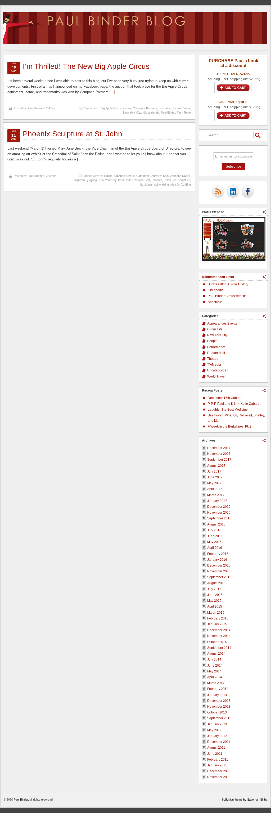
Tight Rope (184, 112)
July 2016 (214, 530)
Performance (216, 347)
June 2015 (215, 595)
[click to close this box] (264, 212)
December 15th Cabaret (225, 398)
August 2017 (216, 466)
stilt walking (161, 184)
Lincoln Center (181, 108)
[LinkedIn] (233, 192)
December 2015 (219, 565)
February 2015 (217, 618)
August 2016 (216, 524)
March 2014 (215, 683)
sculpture (184, 180)
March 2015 (215, 612)
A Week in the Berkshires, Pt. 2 (229, 426)
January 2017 (217, 501)
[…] (112, 92)
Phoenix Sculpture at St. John (72, 134)
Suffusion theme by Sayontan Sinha (244, 799)
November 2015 (219, 571)
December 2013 (219, 701)
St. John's (146, 184)
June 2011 (214, 754)
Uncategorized (217, 370)
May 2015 (214, 601)
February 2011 (217, 759)
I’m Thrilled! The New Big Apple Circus (86, 66)
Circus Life (215, 329)
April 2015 (214, 606)
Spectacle (215, 302)
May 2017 (214, 483)
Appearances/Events (222, 323)
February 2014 (217, 689)
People (212, 341)
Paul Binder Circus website (227, 296)
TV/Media (214, 364)
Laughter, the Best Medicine (228, 409)
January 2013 (217, 724)
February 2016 (217, 554)
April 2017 (214, 489)
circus (127, 108)
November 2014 (219, 636)
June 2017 (215, 477)
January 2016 (217, 560)
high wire (164, 108)
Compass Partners (145, 108)
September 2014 (219, 648)
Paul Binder (35, 108)
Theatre (212, 359)
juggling (92, 180)
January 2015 (217, 624)
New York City (132, 112)
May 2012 (214, 730)
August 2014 (216, 653)
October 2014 (217, 642)
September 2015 (219, 577)
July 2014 (214, 659)
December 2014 (219, 630)
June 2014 (215, 665)
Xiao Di (174, 184)
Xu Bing (186, 184)
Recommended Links (218, 277)
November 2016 (219, 512)
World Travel (216, 376)
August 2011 (216, 747)
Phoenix (157, 180)
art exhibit (106, 175)
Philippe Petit (142, 180)
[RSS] (218, 192)
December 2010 (219, 771)
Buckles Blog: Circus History (228, 284)
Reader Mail (216, 353)
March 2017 (215, 495)
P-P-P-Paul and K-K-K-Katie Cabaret (234, 404)
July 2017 (214, 471)
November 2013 (219, 706)
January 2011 (217, 765)
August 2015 (216, 583)
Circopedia (216, 290)
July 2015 (214, 589)
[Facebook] (247, 192)
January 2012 (217, 736)
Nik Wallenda (151, 112)
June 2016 (215, 536)
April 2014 (214, 677)
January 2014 (217, 695)
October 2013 (217, 712)
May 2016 (214, 542)
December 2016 (219, 507)
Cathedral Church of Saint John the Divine (163, 175)
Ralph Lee (170, 180)
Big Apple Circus (111, 108)
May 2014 (214, 671)
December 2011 (218, 742)
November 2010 (219, 777)
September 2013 (219, 718)
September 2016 (219, 518)
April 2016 (214, 548)
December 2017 (219, 448)
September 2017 (219, 459)
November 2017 (219, 454)
